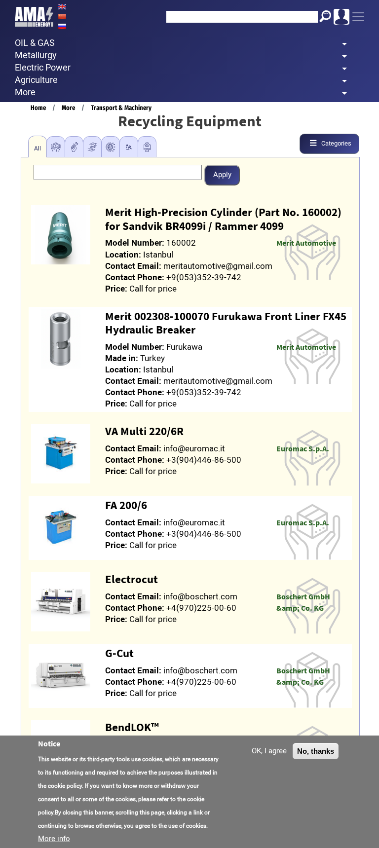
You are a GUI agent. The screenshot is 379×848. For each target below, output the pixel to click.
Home (38, 108)
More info (54, 838)
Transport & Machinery (121, 108)
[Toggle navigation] (358, 17)
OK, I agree (269, 750)
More (68, 108)
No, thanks (315, 751)
